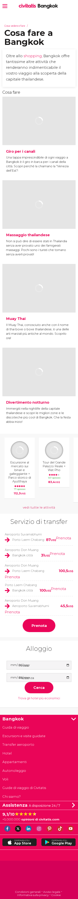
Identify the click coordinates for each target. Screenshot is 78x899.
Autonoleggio (14, 771)
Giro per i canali (20, 151)
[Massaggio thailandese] (39, 216)
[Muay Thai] (39, 300)
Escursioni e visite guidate (23, 736)
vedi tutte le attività (39, 507)
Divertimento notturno (27, 402)
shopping (33, 56)
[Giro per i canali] (39, 133)
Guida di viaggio (15, 727)
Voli (5, 779)
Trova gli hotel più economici (39, 698)
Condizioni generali (28, 891)
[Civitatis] (39, 876)
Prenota (63, 538)
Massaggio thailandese (28, 235)
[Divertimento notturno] (39, 384)
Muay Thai (16, 318)
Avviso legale (51, 891)
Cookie (56, 895)
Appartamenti (14, 762)
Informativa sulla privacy (33, 895)
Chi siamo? (11, 797)
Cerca (39, 687)
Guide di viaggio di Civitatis (24, 788)
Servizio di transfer (39, 521)
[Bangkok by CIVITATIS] (28, 6)
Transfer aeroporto (18, 745)
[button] (5, 5)
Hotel (7, 753)
